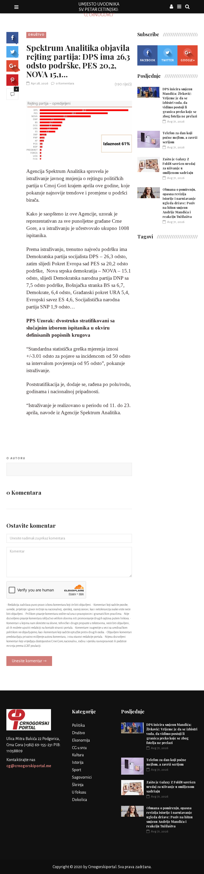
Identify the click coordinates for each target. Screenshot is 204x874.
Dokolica (79, 800)
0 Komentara (65, 83)
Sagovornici (82, 777)
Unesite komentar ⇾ (29, 661)
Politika (78, 725)
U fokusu (79, 792)
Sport (76, 770)
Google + (188, 60)
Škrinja (78, 785)
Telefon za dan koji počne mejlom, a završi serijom (180, 137)
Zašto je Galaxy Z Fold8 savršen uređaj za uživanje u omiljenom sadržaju (179, 166)
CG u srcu (79, 748)
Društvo (36, 34)
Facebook (147, 60)
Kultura (78, 755)
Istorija (78, 762)
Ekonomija (81, 740)
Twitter (168, 60)
